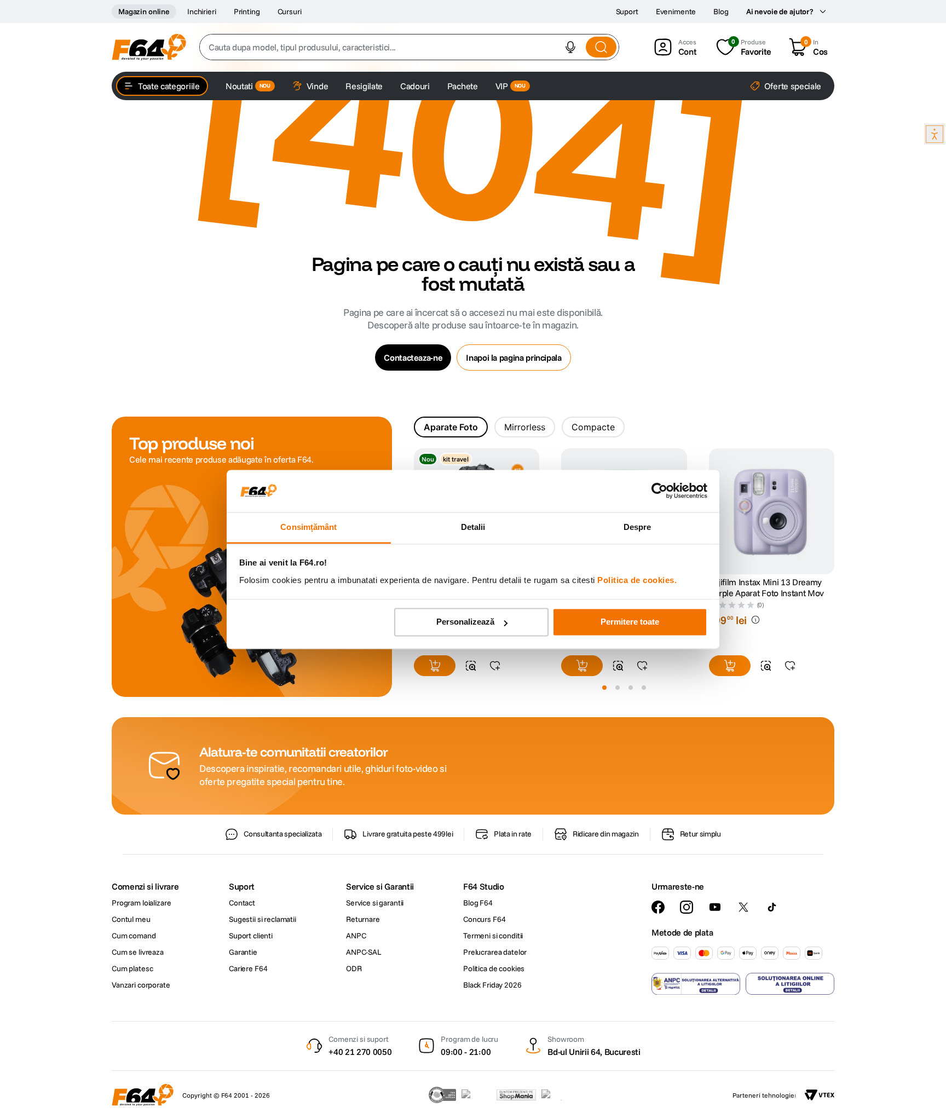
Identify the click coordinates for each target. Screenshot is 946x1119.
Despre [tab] (637, 527)
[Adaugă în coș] (434, 665)
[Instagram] (686, 907)
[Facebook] (658, 907)
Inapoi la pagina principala (513, 357)
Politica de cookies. (637, 580)
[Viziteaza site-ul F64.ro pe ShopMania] (516, 1094)
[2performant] (557, 1094)
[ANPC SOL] (790, 984)
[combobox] (409, 47)
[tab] (451, 427)
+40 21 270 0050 (359, 1051)
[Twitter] (743, 907)
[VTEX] (819, 1094)
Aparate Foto (451, 427)
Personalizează (465, 622)
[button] (570, 47)
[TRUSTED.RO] (442, 1095)
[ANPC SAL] (695, 984)
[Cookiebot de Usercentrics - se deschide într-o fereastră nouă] (659, 491)
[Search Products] (601, 47)
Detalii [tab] (473, 527)
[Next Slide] (834, 512)
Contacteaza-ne (413, 357)
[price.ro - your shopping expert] (476, 1094)
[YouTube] (715, 907)
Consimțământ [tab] (308, 527)
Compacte (593, 427)
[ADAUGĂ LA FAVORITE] (495, 665)
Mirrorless (524, 427)
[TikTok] (771, 907)
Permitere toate (630, 622)
